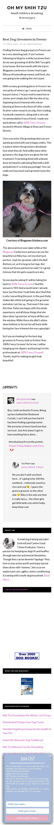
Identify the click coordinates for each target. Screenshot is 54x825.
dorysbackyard (23, 399)
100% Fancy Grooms (34, 122)
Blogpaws (8, 251)
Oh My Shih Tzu (27, 7)
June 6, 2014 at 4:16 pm (27, 402)
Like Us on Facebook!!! (16, 590)
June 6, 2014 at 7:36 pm (32, 467)
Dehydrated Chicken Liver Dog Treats (23, 722)
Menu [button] (29, 28)
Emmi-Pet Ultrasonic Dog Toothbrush (23, 740)
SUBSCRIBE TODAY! (27, 818)
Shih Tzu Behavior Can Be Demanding (23, 746)
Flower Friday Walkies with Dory (26, 445)
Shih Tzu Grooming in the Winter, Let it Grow (27, 715)
